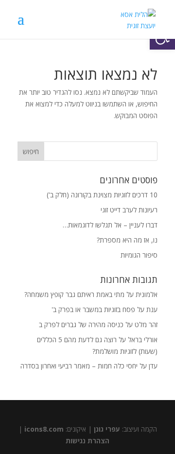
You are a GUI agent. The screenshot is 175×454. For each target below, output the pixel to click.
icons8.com (44, 429)
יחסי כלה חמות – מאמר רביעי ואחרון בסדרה (79, 365)
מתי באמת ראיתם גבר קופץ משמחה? (74, 294)
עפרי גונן (107, 429)
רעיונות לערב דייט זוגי (129, 209)
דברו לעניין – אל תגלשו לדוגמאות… (110, 224)
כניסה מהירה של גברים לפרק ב (81, 324)
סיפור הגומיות (139, 255)
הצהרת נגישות (87, 440)
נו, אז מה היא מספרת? (127, 239)
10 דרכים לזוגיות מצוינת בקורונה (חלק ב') (102, 194)
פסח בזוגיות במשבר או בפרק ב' (93, 309)
